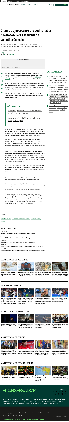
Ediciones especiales (9, 403)
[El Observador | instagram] (59, 391)
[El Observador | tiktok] (65, 391)
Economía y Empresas (54, 399)
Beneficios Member (18, 399)
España (17, 1)
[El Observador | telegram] (62, 394)
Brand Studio (7, 401)
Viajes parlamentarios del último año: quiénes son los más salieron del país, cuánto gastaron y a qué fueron (23, 250)
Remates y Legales (57, 401)
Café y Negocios (42, 399)
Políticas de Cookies (8, 419)
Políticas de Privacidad (19, 419)
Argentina (10, 1)
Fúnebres (48, 401)
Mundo (14, 401)
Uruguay (4, 1)
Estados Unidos (25, 1)
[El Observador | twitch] (65, 394)
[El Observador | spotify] (59, 394)
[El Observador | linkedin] (55, 394)
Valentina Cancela (6, 218)
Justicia (3, 221)
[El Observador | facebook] (56, 391)
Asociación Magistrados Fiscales (21, 218)
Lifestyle (36, 401)
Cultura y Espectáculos (24, 401)
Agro (63, 399)
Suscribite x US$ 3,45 (61, 4)
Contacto (42, 419)
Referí (27, 399)
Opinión (42, 401)
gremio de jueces (35, 218)
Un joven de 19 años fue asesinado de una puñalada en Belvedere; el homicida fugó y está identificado (22, 246)
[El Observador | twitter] (53, 391)
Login (50, 4)
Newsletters (30, 403)
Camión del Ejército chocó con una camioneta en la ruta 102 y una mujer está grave (18, 233)
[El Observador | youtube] (62, 391)
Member (9, 399)
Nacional (24, 4)
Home (4, 399)
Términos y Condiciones (32, 419)
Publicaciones (20, 403)
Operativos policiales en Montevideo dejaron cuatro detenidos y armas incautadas (18, 242)
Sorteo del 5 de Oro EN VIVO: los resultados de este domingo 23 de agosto (16, 237)
